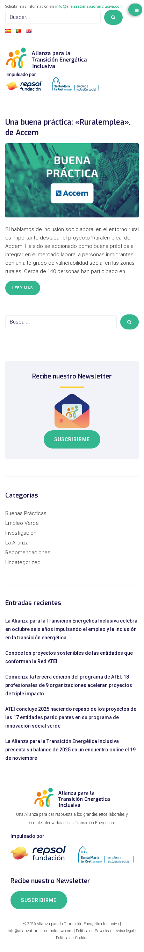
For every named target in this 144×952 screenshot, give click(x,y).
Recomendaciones (27, 552)
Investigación (20, 533)
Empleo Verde (22, 523)
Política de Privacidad (94, 931)
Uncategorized (23, 562)
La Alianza (17, 543)
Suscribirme (72, 439)
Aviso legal (125, 931)
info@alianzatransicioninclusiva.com (89, 6)
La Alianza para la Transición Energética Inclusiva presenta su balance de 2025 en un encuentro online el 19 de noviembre (70, 749)
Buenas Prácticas (25, 513)
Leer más (22, 288)
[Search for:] (53, 17)
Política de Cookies (72, 938)
